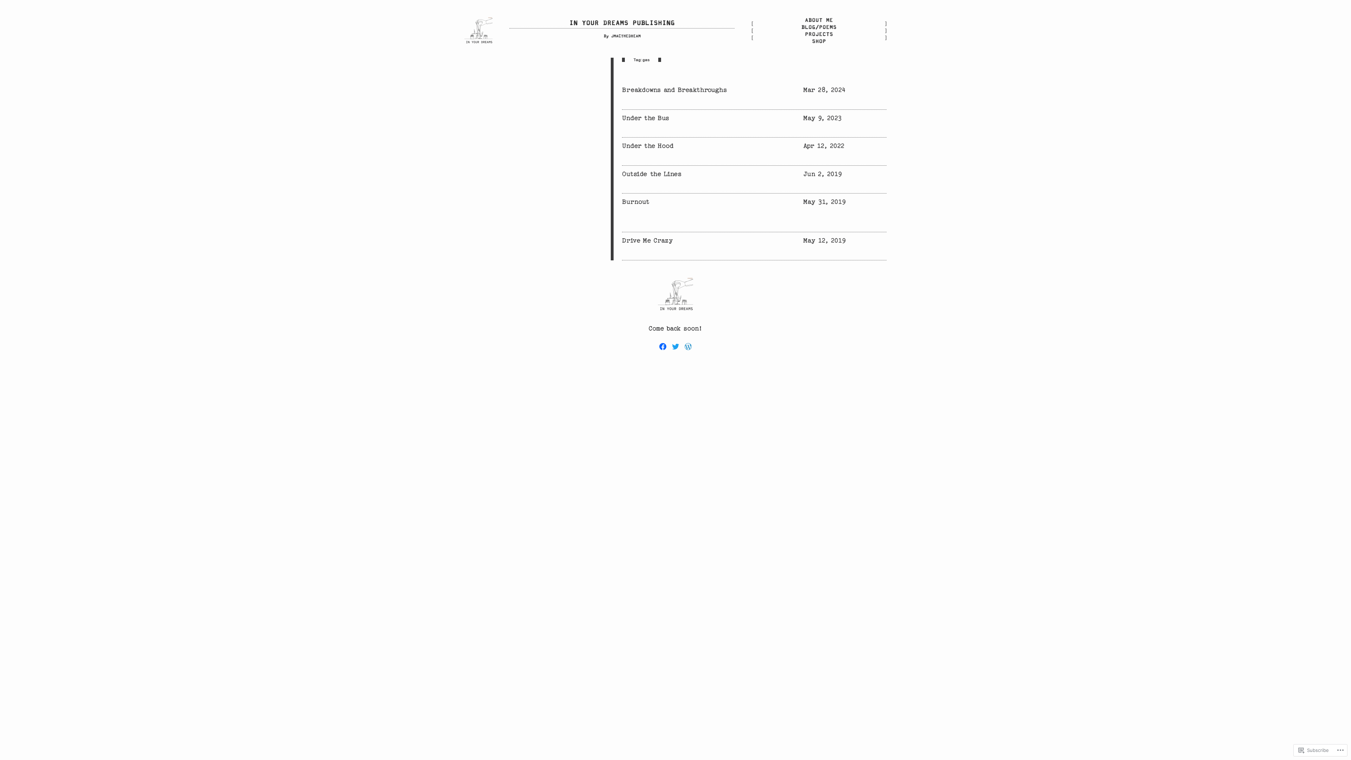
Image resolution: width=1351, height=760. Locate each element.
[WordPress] (688, 346)
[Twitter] (675, 346)
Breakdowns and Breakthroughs (674, 90)
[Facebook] (663, 346)
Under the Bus (645, 118)
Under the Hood (648, 146)
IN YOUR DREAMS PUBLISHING (622, 23)
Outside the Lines (651, 174)
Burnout (636, 202)
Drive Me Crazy (647, 240)
